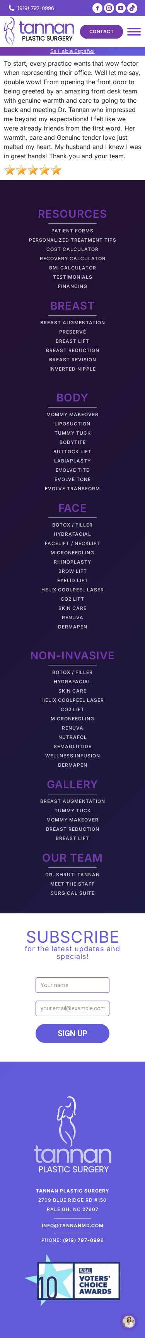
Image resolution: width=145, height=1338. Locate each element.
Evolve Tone (73, 479)
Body (72, 397)
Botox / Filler (72, 525)
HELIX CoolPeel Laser (72, 590)
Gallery (72, 784)
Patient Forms (72, 231)
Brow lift (72, 571)
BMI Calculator (72, 268)
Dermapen (72, 627)
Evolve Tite (72, 470)
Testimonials (72, 277)
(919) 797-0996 (35, 8)
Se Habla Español (72, 51)
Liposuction (72, 424)
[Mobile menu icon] (134, 31)
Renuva (73, 617)
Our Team (72, 857)
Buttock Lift (72, 451)
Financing (72, 286)
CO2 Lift (72, 599)
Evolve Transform (72, 488)
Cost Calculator (72, 249)
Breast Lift (72, 341)
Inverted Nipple (72, 369)
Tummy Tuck (73, 433)
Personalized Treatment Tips (72, 240)
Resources (72, 213)
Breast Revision (72, 359)
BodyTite (73, 442)
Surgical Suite (73, 893)
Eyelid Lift (72, 580)
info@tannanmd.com (73, 1225)
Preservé (72, 332)
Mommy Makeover (72, 414)
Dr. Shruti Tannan (72, 874)
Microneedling (72, 553)
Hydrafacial (72, 534)
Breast (72, 305)
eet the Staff (75, 884)
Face (72, 508)
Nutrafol (72, 737)
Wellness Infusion (72, 756)
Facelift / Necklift (72, 543)
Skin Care (72, 608)
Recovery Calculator (73, 258)
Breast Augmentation (72, 322)
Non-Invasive (72, 655)
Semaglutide (73, 746)
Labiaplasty (72, 461)
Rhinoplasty (72, 562)
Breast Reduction (72, 350)
